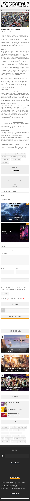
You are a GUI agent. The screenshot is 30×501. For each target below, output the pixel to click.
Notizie (15, 31)
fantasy (24, 427)
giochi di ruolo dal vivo (16, 433)
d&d (12, 427)
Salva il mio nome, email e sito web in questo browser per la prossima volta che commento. (15, 288)
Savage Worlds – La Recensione (14, 402)
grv (2, 438)
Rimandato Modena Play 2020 (14, 413)
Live (11, 438)
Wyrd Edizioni (5, 162)
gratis (23, 435)
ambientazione (5, 427)
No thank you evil (6, 159)
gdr (10, 430)
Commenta (4, 253)
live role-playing (5, 441)
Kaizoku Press (5, 156)
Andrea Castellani (12, 409)
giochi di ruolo (5, 433)
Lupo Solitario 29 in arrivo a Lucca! (15, 217)
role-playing (22, 441)
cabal (17, 153)
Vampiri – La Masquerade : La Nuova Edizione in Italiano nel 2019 (15, 238)
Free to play (4, 430)
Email (18, 268)
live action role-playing (19, 438)
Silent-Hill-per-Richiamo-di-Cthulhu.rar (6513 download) (13, 482)
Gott (11, 219)
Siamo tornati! (15, 186)
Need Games (22, 156)
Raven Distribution (16, 159)
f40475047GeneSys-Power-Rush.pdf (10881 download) (13, 488)
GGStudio (23, 153)
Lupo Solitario (13, 156)
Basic (3, 153)
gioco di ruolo (16, 435)
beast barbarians (10, 153)
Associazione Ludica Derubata (15, 11)
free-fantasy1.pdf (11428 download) (9, 485)
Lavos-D (10, 240)
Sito (2, 277)
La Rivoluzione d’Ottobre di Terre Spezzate (16, 408)
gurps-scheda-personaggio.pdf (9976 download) (11, 486)
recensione (14, 441)
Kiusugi (3, 31)
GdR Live (22, 430)
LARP (7, 438)
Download (17, 427)
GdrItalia (16, 430)
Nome (3, 268)
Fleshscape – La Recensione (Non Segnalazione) (15, 180)
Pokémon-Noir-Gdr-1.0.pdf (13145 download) (11, 483)
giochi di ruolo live (6, 435)
